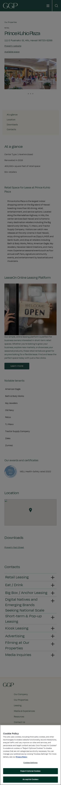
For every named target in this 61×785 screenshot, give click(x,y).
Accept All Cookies (30, 779)
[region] (30, 755)
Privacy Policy (21, 757)
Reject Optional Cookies (30, 771)
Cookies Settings (30, 762)
